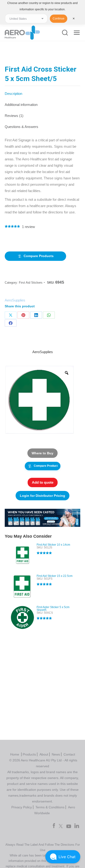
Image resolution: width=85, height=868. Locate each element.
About (43, 754)
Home (15, 754)
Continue (58, 18)
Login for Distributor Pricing (42, 496)
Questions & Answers (21, 127)
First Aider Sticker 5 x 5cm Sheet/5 (53, 608)
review (28, 227)
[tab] (42, 91)
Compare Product (46, 465)
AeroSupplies (15, 300)
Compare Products (39, 256)
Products (29, 754)
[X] (11, 315)
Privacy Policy (21, 807)
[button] (62, 856)
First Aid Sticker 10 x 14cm (53, 544)
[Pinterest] (23, 315)
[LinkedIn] (36, 315)
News (56, 754)
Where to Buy (42, 453)
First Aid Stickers (30, 282)
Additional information (21, 105)
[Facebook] (11, 323)
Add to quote (42, 482)
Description (13, 94)
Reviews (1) (14, 116)
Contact (69, 754)
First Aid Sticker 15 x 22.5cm (54, 576)
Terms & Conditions (49, 807)
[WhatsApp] (49, 315)
